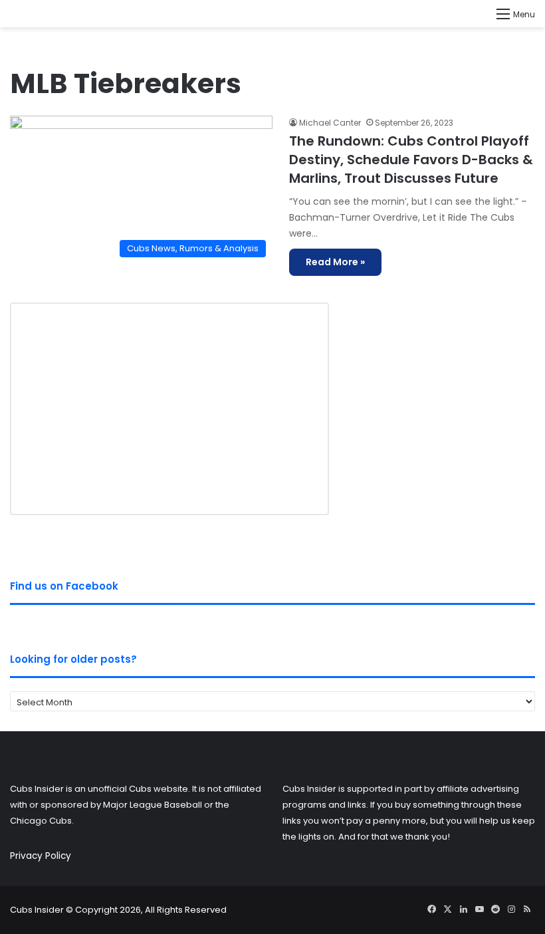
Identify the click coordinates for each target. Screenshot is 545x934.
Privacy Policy (40, 856)
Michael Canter (330, 122)
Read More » (335, 262)
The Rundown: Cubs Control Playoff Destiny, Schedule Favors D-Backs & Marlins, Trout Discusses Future (411, 159)
